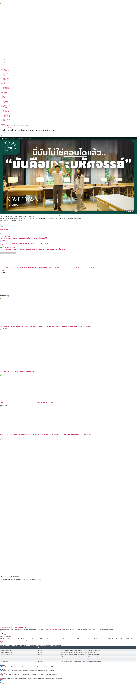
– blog (1, 609)
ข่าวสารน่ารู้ (4, 68)
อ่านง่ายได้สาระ (4, 93)
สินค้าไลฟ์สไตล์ (7, 86)
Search (1, 61)
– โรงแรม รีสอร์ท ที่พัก (4, 614)
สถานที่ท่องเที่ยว (7, 89)
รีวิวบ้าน (5, 79)
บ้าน (3, 77)
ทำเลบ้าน (5, 81)
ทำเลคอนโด (6, 73)
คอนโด (3, 69)
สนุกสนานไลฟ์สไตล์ (5, 84)
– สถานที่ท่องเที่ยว (3, 613)
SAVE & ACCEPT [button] (3, 683)
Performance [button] (2, 668)
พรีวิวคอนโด (3, 590)
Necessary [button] (2, 641)
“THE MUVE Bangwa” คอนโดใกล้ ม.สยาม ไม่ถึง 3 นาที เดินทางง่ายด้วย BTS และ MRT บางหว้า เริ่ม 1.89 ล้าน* (33, 249)
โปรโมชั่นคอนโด (7, 75)
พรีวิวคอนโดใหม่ (7, 70)
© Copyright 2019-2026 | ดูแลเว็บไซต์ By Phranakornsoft (13, 627)
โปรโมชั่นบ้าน (6, 82)
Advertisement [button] (3, 675)
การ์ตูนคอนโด (6, 74)
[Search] (1, 228)
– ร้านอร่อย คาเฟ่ (3, 610)
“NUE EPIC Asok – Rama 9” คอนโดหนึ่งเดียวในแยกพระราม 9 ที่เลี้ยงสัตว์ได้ (23, 238)
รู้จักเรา (3, 95)
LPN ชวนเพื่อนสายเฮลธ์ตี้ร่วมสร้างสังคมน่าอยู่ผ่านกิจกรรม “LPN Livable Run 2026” (26, 403)
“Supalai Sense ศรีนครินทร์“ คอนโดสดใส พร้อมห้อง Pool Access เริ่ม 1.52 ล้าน (24, 244)
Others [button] (1, 679)
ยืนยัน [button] (3, 631)
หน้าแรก (3, 66)
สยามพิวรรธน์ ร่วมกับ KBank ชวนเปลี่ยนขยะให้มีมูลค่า (17, 371)
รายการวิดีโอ (4, 83)
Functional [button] (2, 664)
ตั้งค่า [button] (1, 631)
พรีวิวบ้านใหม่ (6, 78)
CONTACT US (3, 625)
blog (5, 91)
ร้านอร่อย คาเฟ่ (7, 87)
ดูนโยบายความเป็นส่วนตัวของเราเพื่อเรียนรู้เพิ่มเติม (53, 629)
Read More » (2, 240)
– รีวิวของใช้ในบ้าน (3, 612)
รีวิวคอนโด (6, 72)
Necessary (3, 642)
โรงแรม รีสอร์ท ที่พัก (7, 88)
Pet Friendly (4, 92)
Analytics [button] (2, 671)
